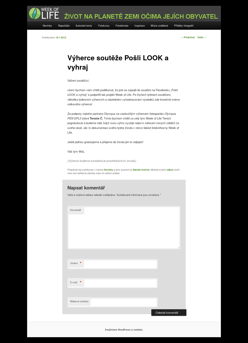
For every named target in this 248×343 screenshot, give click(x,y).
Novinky (47, 25)
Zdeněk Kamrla (141, 169)
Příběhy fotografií (184, 25)
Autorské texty (84, 25)
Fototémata (121, 25)
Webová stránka (79, 301)
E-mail (76, 282)
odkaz (170, 169)
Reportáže (64, 25)
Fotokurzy (103, 25)
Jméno (76, 263)
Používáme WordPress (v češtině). (124, 329)
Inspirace (139, 25)
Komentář (75, 210)
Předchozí (188, 37)
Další (202, 37)
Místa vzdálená (159, 25)
